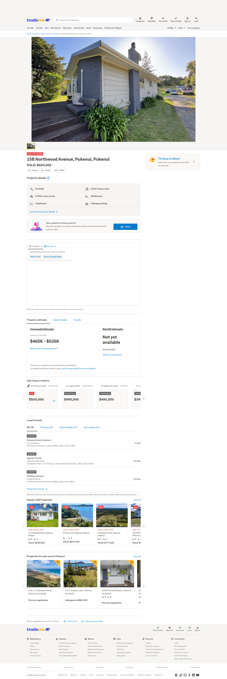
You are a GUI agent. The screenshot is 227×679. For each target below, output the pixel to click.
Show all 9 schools (36, 488)
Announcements (180, 646)
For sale (30, 28)
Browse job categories (125, 643)
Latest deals (34, 643)
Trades (148, 643)
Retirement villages (113, 28)
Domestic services (152, 646)
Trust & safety (179, 649)
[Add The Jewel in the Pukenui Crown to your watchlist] (93, 563)
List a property (193, 28)
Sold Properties (64, 646)
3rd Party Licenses (181, 652)
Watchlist (169, 630)
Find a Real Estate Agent (68, 655)
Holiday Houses (162, 667)
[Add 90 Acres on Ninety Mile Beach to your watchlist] (56, 563)
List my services (151, 655)
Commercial (79, 28)
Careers (83, 675)
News (91, 675)
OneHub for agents (66, 652)
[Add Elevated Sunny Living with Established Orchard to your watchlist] (130, 563)
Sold (46, 28)
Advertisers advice (123, 652)
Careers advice (122, 646)
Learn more (72, 621)
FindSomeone (195, 667)
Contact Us (158, 675)
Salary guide (121, 655)
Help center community (183, 659)
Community (179, 639)
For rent (39, 28)
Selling (170, 28)
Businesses (97, 28)
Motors (91, 639)
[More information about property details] (48, 178)
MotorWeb (100, 667)
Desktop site (62, 675)
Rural (88, 28)
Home (29, 34)
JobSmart (120, 649)
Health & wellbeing (152, 652)
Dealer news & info (95, 652)
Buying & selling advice (96, 649)
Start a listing (158, 630)
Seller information (181, 655)
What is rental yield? (112, 354)
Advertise (100, 675)
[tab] (35, 246)
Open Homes (63, 649)
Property (36, 34)
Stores (32, 646)
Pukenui (49, 34)
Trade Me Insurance (34, 667)
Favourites (180, 630)
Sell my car (92, 655)
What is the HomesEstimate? (44, 348)
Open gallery (115, 137)
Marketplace (35, 639)
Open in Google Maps (53, 256)
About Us (74, 675)
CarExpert (130, 667)
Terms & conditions (127, 675)
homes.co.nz (68, 667)
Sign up (187, 21)
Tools (180, 28)
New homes (56, 28)
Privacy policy (112, 675)
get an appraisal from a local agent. (79, 368)
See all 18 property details (42, 211)
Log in (196, 21)
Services (149, 639)
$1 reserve (34, 652)
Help (176, 643)
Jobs (119, 639)
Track (127, 226)
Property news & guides (67, 643)
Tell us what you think (94, 621)
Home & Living (35, 655)
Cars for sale (92, 643)
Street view (35, 256)
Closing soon (34, 649)
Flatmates (67, 28)
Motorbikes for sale (95, 646)
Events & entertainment (154, 649)
